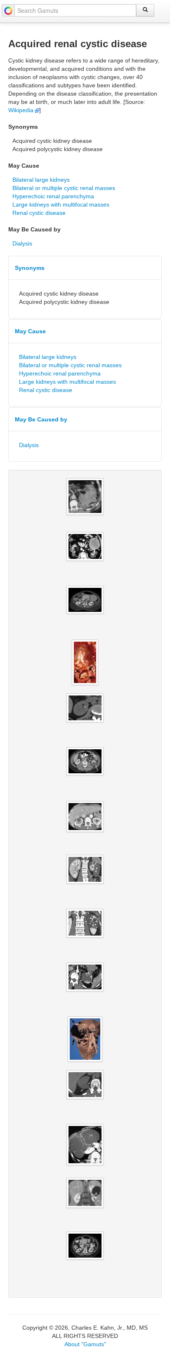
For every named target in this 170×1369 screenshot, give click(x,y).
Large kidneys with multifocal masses (60, 204)
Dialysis (22, 243)
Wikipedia (21, 110)
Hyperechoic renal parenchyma (53, 196)
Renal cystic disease (39, 212)
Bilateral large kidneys (41, 179)
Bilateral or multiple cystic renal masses (63, 188)
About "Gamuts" (85, 1344)
